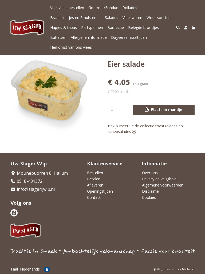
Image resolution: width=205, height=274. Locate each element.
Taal (14, 269)
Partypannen (92, 27)
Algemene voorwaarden (162, 185)
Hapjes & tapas (63, 27)
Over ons (150, 172)
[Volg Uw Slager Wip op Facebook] (14, 212)
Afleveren (95, 185)
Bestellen (95, 172)
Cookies (149, 197)
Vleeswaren (132, 17)
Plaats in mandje (166, 110)
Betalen (93, 178)
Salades (111, 17)
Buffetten (58, 37)
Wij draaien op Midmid (175, 269)
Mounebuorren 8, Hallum (42, 173)
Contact (94, 197)
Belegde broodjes (143, 27)
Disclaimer (151, 191)
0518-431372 (29, 181)
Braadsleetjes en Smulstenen (75, 17)
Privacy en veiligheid (159, 178)
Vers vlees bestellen (67, 7)
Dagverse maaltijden (129, 37)
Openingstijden (100, 191)
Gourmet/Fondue (103, 7)
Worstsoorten (159, 17)
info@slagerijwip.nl (35, 189)
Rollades (130, 7)
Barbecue (115, 27)
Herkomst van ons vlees (71, 47)
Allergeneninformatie (89, 37)
